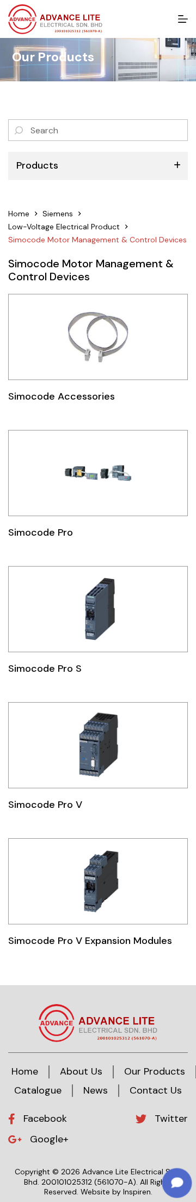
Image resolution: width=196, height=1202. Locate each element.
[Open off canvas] (183, 19)
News (95, 1090)
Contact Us (156, 1090)
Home (24, 1071)
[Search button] (19, 130)
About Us (81, 1071)
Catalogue (38, 1090)
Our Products (154, 1071)
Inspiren (137, 1192)
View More (98, 336)
